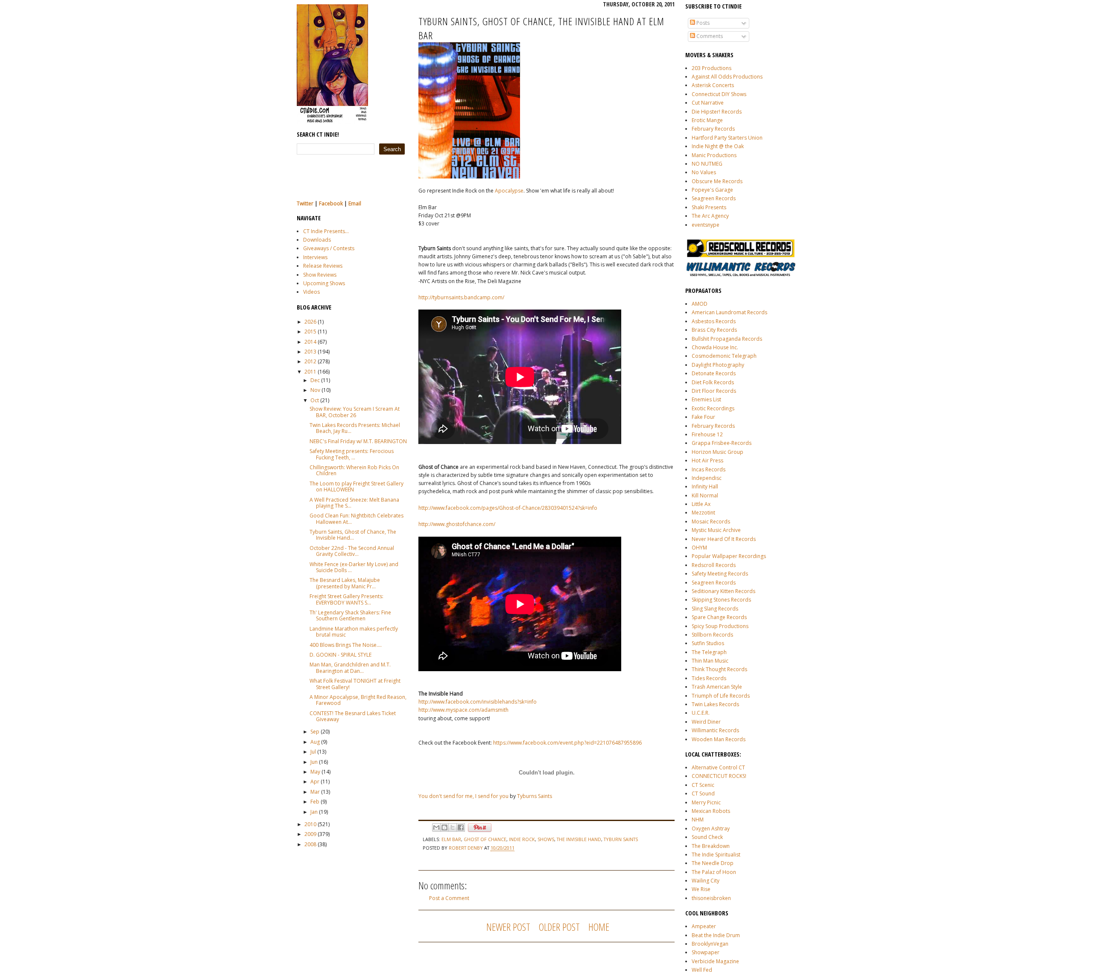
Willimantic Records (715, 730)
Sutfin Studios (708, 643)
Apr (314, 781)
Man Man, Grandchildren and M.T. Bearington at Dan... (350, 667)
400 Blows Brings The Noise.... (346, 645)
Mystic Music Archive (716, 530)
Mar (315, 791)
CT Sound (703, 793)
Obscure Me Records (717, 181)
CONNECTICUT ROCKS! (719, 776)
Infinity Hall (705, 486)
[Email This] (436, 827)
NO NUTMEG (707, 163)
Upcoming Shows (324, 283)
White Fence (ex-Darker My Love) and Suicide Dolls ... (354, 567)
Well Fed (702, 969)
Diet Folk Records (713, 382)
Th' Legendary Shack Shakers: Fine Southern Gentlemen (350, 615)
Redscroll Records (714, 565)
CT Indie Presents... (326, 231)
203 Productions (711, 68)
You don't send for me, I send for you (463, 796)
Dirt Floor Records (714, 391)
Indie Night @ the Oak (718, 146)
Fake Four (703, 417)
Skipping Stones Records (721, 599)
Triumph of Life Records (721, 695)
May (315, 771)
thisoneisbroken (711, 898)
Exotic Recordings (713, 408)
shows (546, 839)
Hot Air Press (707, 460)
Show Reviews (319, 274)
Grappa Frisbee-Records (721, 443)
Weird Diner (706, 721)
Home (598, 927)
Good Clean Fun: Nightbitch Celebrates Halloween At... (356, 518)
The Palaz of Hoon (714, 872)
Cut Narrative (708, 102)
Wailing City (705, 880)
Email (354, 203)
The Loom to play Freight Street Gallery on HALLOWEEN (356, 486)
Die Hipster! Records (717, 111)
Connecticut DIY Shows (719, 94)
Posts (702, 22)
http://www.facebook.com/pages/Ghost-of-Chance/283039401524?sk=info (507, 507)
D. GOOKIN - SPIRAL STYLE (340, 654)
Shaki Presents (709, 207)
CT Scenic (703, 785)
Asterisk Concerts (713, 85)
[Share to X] (452, 827)
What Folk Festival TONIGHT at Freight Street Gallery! (355, 683)
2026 (310, 321)
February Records (713, 128)
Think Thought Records (719, 669)
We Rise (701, 889)
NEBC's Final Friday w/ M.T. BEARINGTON (358, 441)
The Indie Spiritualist (716, 854)
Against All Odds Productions (727, 76)
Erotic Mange (707, 120)
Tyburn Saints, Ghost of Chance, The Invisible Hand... (353, 534)
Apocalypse (509, 190)
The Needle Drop (713, 863)
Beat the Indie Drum (716, 935)
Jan (314, 811)
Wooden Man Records (718, 739)
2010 (310, 824)
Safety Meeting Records (720, 573)
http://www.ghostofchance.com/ (456, 524)
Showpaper (705, 952)
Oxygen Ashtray (711, 828)
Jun (314, 762)
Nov (315, 390)
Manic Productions (714, 155)
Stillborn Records (712, 634)
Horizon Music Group (717, 452)
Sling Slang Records (715, 608)
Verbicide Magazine (715, 961)
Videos (311, 291)
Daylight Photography (718, 364)
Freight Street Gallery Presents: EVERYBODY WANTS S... (346, 599)
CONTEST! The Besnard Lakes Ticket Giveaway (353, 716)
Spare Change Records (719, 617)
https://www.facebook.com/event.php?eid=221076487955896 (567, 742)
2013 (310, 351)
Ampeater (704, 926)
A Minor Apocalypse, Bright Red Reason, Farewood (358, 700)
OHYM (699, 547)
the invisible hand (579, 839)
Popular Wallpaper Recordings (729, 556)
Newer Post (508, 927)
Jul (313, 751)
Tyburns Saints (534, 796)
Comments (709, 36)
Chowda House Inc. (715, 347)
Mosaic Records (711, 521)
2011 (310, 371)
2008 (310, 844)
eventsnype (705, 224)
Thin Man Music (710, 660)
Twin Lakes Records (715, 704)
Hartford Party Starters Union (727, 137)
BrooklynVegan (710, 943)
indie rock (522, 839)
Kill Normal (705, 495)
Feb (314, 801)
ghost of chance (485, 839)
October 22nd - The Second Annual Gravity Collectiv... (352, 551)
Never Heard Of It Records (724, 539)
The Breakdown (711, 846)
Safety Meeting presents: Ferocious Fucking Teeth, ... (352, 454)
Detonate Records (714, 373)
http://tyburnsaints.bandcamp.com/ (461, 297)
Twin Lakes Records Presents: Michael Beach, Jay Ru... (355, 428)
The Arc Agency (710, 215)
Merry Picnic (706, 802)
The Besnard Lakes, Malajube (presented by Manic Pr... (345, 583)
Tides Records (709, 678)
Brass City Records (714, 329)
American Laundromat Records (729, 312)
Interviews (315, 257)
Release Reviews (322, 265)
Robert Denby (466, 848)
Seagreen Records (714, 198)
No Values (704, 172)
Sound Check (707, 837)
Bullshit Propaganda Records (727, 338)
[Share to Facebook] (460, 827)
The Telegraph (709, 652)
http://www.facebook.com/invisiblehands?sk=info (477, 701)
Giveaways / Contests (328, 248)
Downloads (317, 239)
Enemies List (706, 399)
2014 (310, 341)
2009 (310, 834)
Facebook (331, 203)
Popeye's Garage (712, 189)
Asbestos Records (714, 321)
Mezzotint (703, 512)
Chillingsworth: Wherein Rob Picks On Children (354, 470)
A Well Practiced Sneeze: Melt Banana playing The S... (354, 502)
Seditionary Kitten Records (723, 591)
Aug (315, 741)
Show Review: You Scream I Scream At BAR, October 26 (355, 411)
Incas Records (708, 469)
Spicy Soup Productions (720, 626)
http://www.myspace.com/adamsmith (463, 709)
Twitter (305, 203)
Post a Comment (449, 898)
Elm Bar (451, 839)
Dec (315, 380)
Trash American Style (717, 686)
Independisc (707, 478)
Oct (314, 400)
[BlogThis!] (444, 827)
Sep (314, 731)
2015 (310, 331)
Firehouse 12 (707, 434)
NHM (698, 819)
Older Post (559, 927)
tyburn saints (621, 839)
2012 (310, 361)
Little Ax (701, 504)
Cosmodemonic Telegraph (724, 355)
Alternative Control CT (718, 767)
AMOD (699, 303)
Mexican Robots (711, 811)
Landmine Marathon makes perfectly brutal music (354, 631)
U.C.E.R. (701, 712)
